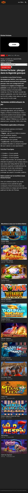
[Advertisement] (14, 20)
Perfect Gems (5, 280)
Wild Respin (4, 435)
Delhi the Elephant (6, 455)
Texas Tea (4, 396)
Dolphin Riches (5, 319)
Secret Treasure (6, 338)
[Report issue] (7, 55)
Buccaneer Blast (6, 377)
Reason (6, 62)
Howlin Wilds (5, 241)
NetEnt (2, 55)
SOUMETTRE (6, 67)
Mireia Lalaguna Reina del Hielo (10, 416)
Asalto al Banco (5, 358)
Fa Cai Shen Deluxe (7, 261)
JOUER (14, 44)
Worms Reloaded (6, 299)
